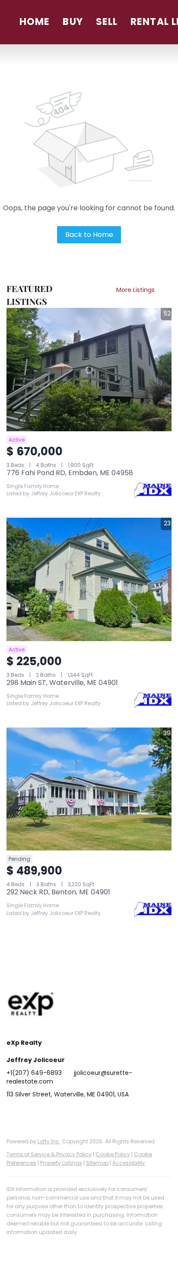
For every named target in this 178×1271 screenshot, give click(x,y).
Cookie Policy (112, 1154)
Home (34, 21)
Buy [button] (73, 21)
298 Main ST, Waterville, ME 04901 (62, 683)
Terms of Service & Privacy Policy (49, 1154)
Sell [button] (107, 21)
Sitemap (97, 1163)
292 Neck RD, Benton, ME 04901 (58, 892)
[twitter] (47, 1113)
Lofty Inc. (49, 1141)
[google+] (116, 1113)
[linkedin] (30, 1113)
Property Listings (61, 1163)
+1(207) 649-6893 (34, 1072)
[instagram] (82, 1113)
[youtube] (99, 1113)
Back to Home (89, 234)
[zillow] (64, 1113)
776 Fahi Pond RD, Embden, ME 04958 (69, 473)
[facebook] (12, 1113)
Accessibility (128, 1163)
